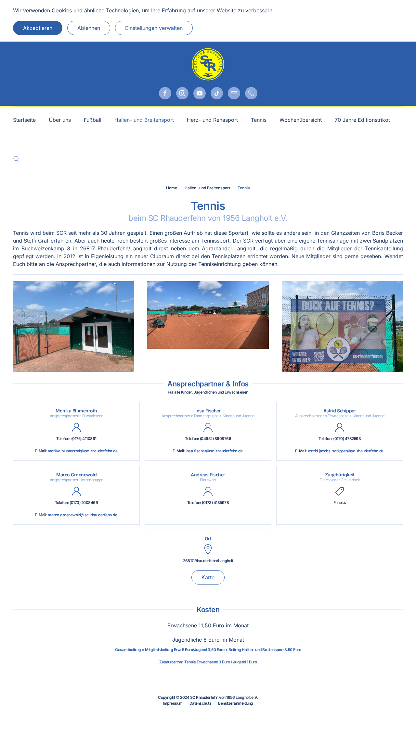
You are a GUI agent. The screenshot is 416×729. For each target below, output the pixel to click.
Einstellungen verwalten (154, 28)
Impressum (173, 703)
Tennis (258, 120)
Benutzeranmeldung (235, 703)
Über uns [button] (60, 120)
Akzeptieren (37, 28)
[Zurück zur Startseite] (208, 64)
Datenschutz (200, 703)
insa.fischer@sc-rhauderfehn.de (214, 450)
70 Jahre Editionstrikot (362, 120)
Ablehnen (88, 28)
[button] (16, 159)
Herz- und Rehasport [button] (212, 120)
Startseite (24, 120)
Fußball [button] (92, 120)
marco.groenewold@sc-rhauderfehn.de (82, 514)
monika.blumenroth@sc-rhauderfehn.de (83, 450)
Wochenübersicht (301, 120)
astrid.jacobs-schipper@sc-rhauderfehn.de (346, 450)
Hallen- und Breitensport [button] (144, 120)
